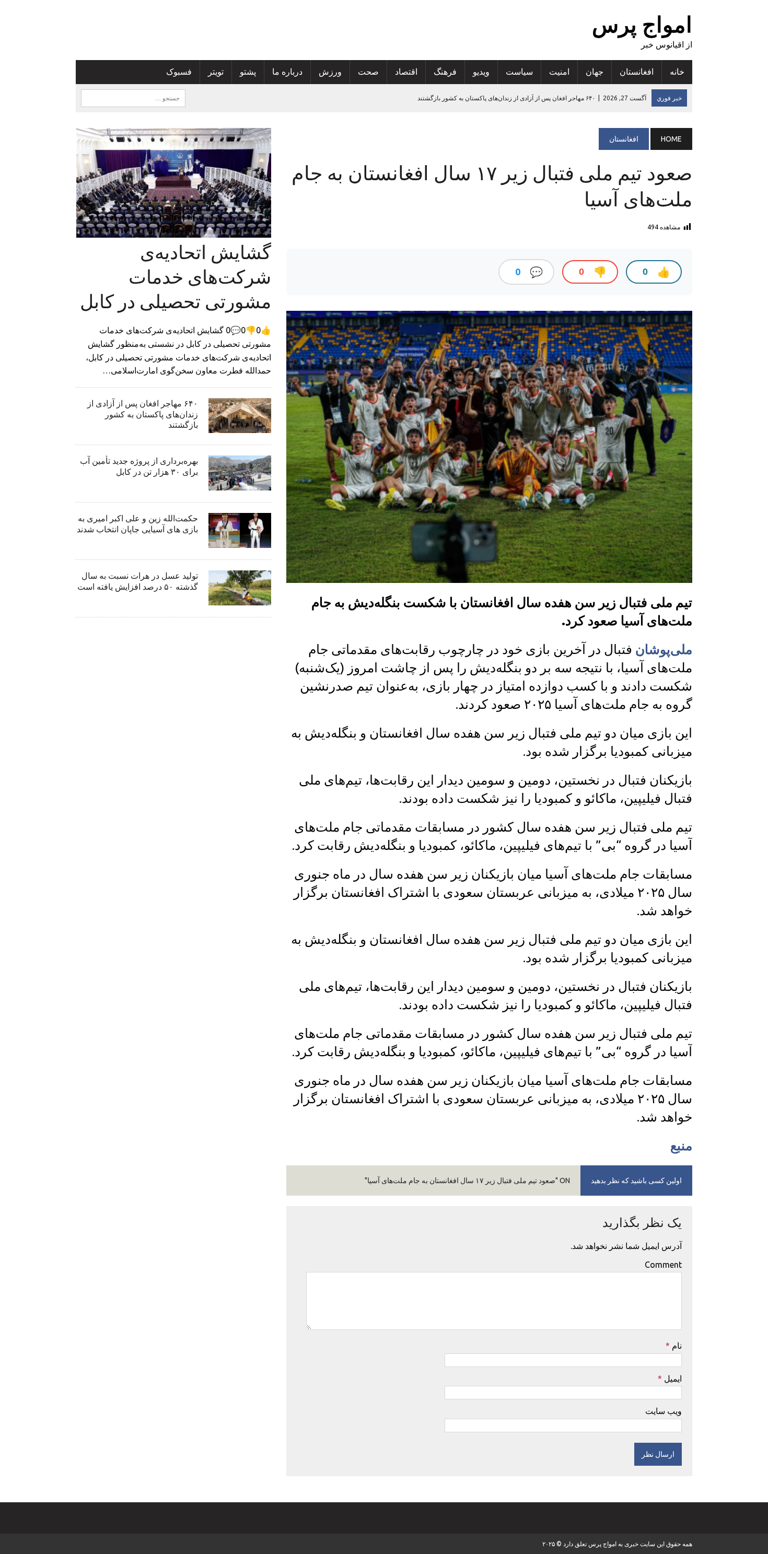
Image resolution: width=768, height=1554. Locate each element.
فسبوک (179, 71)
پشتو (248, 71)
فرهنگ (445, 71)
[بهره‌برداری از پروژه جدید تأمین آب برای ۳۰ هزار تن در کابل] (239, 483)
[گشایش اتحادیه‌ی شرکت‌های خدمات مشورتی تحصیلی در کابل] (173, 230)
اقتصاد (406, 71)
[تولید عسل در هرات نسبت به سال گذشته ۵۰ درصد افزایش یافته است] (239, 598)
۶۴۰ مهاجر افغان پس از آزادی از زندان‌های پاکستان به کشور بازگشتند (142, 414)
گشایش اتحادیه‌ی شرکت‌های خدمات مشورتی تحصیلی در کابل (175, 276)
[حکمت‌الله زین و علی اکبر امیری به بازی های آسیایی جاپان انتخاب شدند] (239, 540)
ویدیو (481, 71)
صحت (368, 71)
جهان (594, 71)
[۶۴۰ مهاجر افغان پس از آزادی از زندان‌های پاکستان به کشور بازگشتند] (239, 425)
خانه (677, 71)
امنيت (559, 71)
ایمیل (672, 1378)
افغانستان (637, 71)
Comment (663, 1264)
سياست (519, 71)
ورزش (330, 71)
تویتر (216, 71)
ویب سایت (663, 1411)
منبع (681, 1145)
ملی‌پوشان (663, 649)
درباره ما (287, 71)
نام (676, 1345)
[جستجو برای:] (133, 97)
